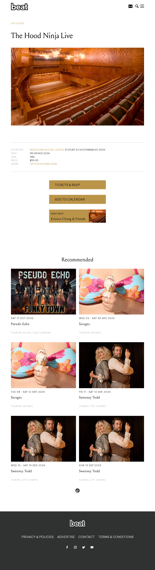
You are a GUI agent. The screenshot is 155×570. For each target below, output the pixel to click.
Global (45, 164)
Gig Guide (17, 23)
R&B (54, 164)
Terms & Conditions (116, 537)
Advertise (66, 537)
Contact (86, 537)
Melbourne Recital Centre (47, 150)
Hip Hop (34, 164)
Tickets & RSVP (67, 185)
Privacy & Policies (38, 537)
